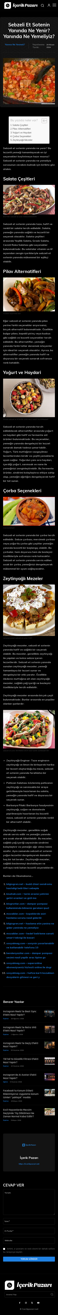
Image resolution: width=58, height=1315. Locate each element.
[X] (32, 1303)
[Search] (52, 1295)
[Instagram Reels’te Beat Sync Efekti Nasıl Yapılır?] (50, 1013)
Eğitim (5, 1082)
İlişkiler (6, 1019)
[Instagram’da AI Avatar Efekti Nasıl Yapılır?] (50, 1076)
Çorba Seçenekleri (22, 136)
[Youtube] (38, 1303)
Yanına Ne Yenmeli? (15, 44)
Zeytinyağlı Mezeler (22, 139)
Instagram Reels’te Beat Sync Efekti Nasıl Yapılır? (19, 1013)
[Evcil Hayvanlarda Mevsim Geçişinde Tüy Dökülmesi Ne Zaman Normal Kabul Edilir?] (50, 1111)
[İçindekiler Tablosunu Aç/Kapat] (42, 120)
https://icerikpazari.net (29, 1164)
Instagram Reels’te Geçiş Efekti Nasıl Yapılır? (20, 1044)
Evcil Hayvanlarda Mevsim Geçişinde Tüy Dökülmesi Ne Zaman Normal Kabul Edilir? (18, 1113)
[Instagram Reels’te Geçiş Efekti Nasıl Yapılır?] (50, 1045)
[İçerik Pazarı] (29, 1145)
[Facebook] (19, 1303)
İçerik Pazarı (29, 1158)
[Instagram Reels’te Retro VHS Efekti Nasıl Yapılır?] (50, 1029)
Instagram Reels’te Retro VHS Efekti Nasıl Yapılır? (19, 1029)
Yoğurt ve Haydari (22, 132)
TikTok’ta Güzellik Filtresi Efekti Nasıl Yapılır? (20, 1060)
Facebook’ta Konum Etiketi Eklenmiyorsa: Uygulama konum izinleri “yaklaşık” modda (21, 1094)
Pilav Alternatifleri (22, 128)
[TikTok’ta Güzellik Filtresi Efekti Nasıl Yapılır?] (50, 1061)
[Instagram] (26, 1303)
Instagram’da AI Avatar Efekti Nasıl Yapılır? (19, 1076)
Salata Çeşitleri (20, 125)
